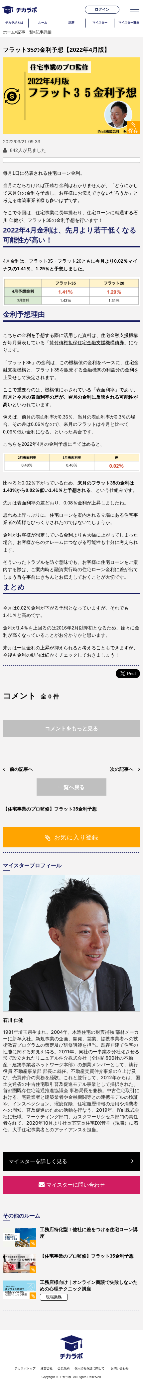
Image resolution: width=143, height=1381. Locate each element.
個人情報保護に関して (89, 1368)
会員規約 (64, 1368)
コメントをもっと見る (71, 728)
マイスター (99, 22)
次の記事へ (121, 769)
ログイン (102, 9)
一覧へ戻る (71, 787)
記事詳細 (44, 32)
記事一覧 (25, 32)
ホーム (9, 32)
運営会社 (47, 1368)
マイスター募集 (128, 22)
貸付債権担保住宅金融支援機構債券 (87, 342)
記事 (71, 22)
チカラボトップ (25, 1368)
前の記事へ (21, 769)
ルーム (42, 22)
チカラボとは (14, 22)
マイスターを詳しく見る (38, 1161)
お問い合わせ (120, 1368)
